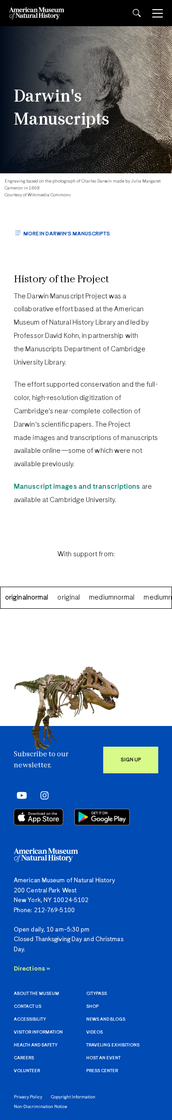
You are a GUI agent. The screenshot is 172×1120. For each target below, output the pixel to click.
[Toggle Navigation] (157, 13)
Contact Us (27, 1007)
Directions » (32, 969)
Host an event (103, 1058)
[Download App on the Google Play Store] (102, 817)
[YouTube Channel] (19, 794)
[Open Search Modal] (136, 13)
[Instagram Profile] (41, 794)
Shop (92, 1007)
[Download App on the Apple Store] (38, 817)
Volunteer (27, 1071)
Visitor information (38, 1032)
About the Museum (36, 994)
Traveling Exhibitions (112, 1045)
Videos (94, 1032)
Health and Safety (35, 1045)
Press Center (102, 1071)
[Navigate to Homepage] (36, 13)
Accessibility (30, 1019)
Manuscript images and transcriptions (77, 486)
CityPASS (96, 994)
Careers (24, 1058)
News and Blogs (105, 1019)
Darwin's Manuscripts (61, 109)
